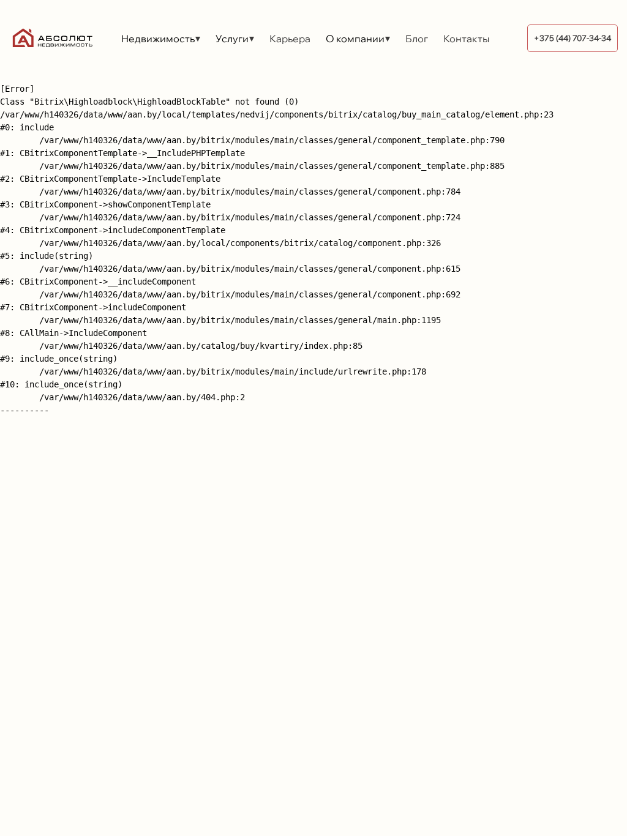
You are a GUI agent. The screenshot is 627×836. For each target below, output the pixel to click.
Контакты (466, 38)
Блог (416, 38)
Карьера (289, 38)
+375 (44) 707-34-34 (572, 38)
